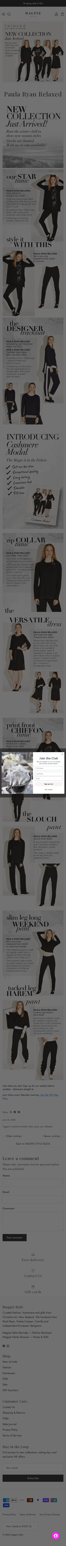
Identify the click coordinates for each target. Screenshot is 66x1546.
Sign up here (48, 784)
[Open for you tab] (56, 1536)
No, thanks (49, 789)
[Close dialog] (62, 754)
